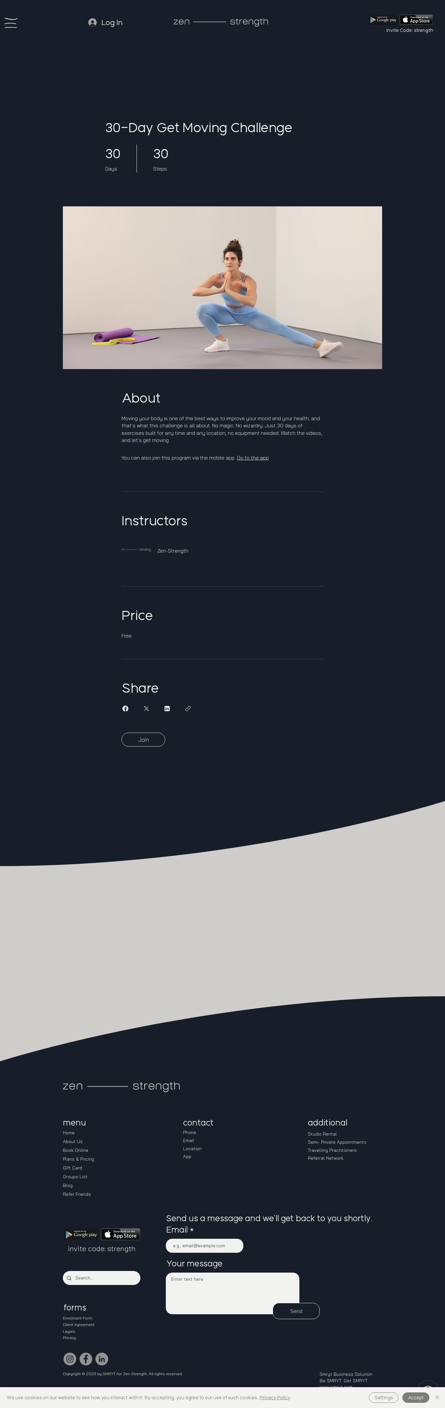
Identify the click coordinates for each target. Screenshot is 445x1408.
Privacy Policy (275, 1398)
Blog (68, 1185)
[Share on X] (146, 708)
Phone (189, 1132)
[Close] (437, 1397)
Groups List (75, 1177)
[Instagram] (70, 1359)
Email (177, 1230)
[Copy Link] (188, 708)
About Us (73, 1141)
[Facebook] (85, 1359)
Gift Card (72, 1168)
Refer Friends (77, 1194)
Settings (383, 1398)
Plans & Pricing (78, 1159)
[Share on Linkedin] (167, 708)
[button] (11, 23)
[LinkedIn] (101, 1359)
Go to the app (253, 457)
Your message (194, 1264)
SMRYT (109, 1373)
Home (69, 1133)
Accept (416, 1398)
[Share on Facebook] (125, 708)
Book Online (75, 1150)
